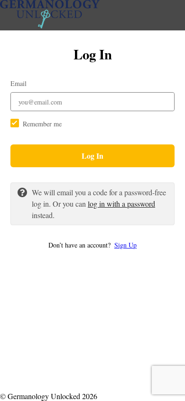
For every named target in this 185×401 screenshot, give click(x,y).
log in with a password (121, 204)
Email (18, 83)
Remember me (42, 123)
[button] (92, 244)
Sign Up (125, 244)
